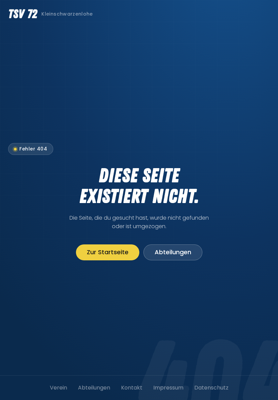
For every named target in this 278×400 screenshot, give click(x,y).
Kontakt (131, 388)
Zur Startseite (107, 252)
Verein (58, 388)
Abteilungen (173, 252)
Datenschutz (211, 388)
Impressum (168, 388)
